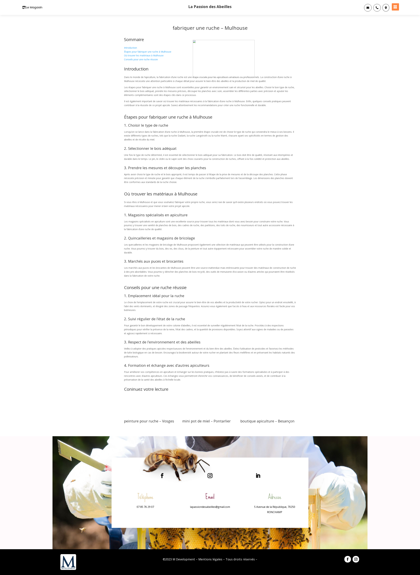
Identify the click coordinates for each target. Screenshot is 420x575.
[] (377, 10)
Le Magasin (34, 7)
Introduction (130, 47)
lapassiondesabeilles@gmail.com (210, 507)
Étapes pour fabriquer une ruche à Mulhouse (147, 51)
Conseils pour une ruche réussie (141, 59)
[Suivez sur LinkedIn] (258, 476)
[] (368, 10)
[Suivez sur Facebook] (162, 476)
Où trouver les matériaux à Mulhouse (144, 55)
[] (385, 10)
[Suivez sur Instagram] (210, 476)
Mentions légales (210, 559)
